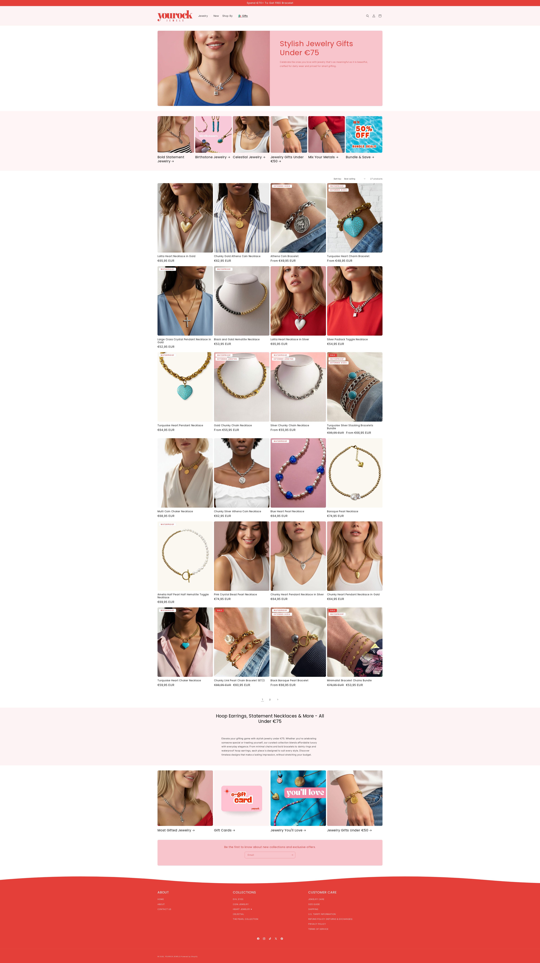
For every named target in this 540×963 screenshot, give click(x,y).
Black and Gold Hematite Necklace (237, 339)
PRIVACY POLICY (317, 924)
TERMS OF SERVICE (318, 929)
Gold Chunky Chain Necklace (233, 425)
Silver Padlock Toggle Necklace (347, 339)
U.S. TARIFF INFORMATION (322, 914)
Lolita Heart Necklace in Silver (290, 339)
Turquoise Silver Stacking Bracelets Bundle (350, 427)
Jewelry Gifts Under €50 (287, 159)
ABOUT (161, 904)
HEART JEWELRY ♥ (242, 909)
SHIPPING (313, 909)
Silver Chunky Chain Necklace (290, 425)
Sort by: (337, 179)
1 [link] (262, 699)
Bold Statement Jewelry (171, 159)
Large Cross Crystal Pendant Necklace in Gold (184, 341)
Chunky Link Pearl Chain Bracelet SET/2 (239, 680)
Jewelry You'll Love (286, 830)
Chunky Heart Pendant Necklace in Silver (297, 594)
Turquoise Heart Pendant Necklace (180, 425)
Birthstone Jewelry (211, 157)
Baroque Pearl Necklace (342, 511)
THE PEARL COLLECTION (245, 919)
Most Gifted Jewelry (174, 830)
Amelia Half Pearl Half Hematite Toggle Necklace (183, 596)
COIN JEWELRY (241, 904)
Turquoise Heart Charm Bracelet (348, 256)
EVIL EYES (238, 899)
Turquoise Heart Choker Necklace (179, 680)
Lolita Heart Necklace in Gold (176, 256)
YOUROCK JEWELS (172, 957)
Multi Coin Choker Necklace (175, 511)
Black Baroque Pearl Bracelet (290, 680)
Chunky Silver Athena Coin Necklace (237, 511)
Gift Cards (223, 830)
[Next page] (277, 699)
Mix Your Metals (321, 157)
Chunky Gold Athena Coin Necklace (237, 256)
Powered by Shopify (189, 957)
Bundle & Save (358, 157)
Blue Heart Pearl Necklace (287, 511)
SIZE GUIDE (314, 904)
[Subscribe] (292, 855)
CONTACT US (164, 909)
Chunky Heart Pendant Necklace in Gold (353, 594)
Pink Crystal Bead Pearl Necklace (235, 594)
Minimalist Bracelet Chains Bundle (349, 680)
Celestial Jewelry (247, 157)
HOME (161, 899)
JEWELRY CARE (316, 899)
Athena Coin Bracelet (285, 256)
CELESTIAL (238, 914)
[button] (204, 16)
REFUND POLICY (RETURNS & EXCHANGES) (330, 919)
